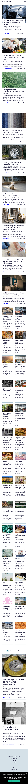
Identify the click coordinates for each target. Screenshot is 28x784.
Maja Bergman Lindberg (8, 744)
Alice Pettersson (7, 272)
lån (10, 732)
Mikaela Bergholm (7, 68)
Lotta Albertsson (7, 172)
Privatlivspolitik (16, 780)
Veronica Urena (6, 697)
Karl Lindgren (6, 238)
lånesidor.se (13, 686)
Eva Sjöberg (6, 204)
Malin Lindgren (6, 141)
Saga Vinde (6, 33)
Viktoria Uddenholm (7, 102)
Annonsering (14, 769)
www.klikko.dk (15, 762)
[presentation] (4, 13)
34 (18, 650)
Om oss (14, 771)
